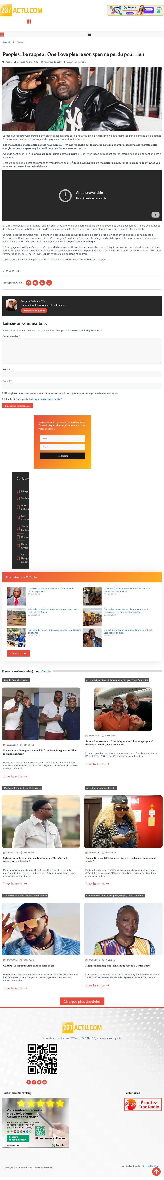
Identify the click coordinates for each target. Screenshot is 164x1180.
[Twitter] (39, 1082)
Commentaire (11, 336)
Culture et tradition (14, 895)
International (32, 895)
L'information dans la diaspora (102, 895)
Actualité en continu (112, 680)
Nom (6, 369)
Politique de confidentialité (45, 399)
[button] (28, 283)
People (19, 41)
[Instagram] (34, 1082)
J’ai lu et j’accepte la (34, 399)
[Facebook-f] (28, 1082)
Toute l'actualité (20, 680)
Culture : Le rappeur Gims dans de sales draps (28, 965)
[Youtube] (44, 1082)
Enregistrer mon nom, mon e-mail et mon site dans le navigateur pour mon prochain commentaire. (61, 393)
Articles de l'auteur (34, 310)
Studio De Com (151, 1166)
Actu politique (93, 680)
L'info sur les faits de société (18, 788)
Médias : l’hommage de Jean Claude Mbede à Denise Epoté (118, 965)
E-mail (7, 381)
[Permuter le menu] (89, 34)
